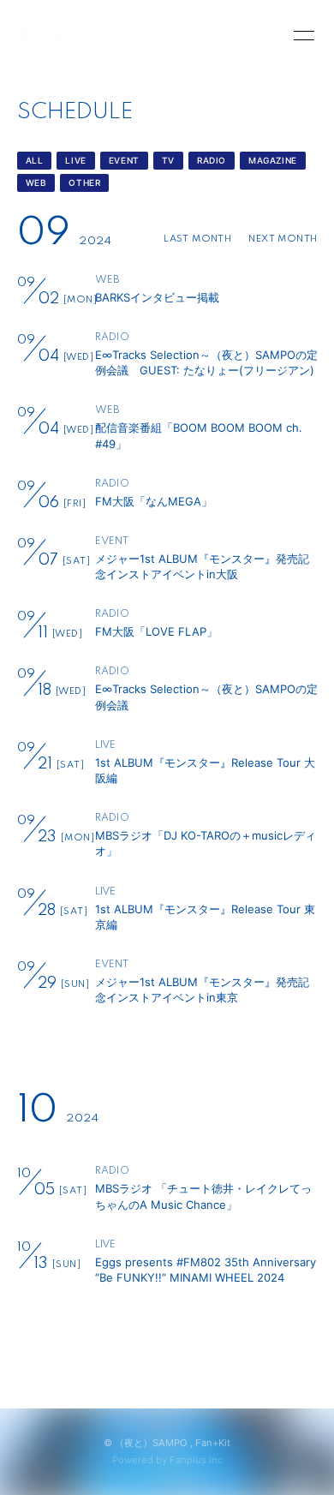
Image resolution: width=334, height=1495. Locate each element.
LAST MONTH (197, 239)
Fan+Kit (212, 1443)
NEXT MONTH (282, 239)
